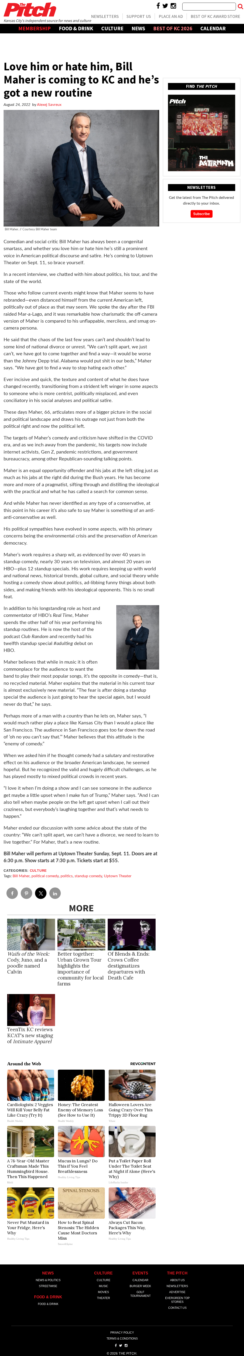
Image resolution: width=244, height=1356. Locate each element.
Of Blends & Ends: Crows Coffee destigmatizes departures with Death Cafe (129, 966)
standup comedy (88, 876)
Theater (103, 1298)
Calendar (213, 28)
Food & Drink (76, 28)
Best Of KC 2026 (172, 28)
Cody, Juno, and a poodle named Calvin (28, 963)
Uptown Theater (118, 876)
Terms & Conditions (122, 1338)
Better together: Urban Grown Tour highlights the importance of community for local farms (80, 969)
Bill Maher (21, 876)
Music (103, 1286)
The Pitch (30, 9)
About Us (177, 1280)
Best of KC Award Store (215, 16)
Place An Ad (171, 16)
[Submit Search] (240, 6)
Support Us (139, 16)
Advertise (122, 37)
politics (67, 876)
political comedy (45, 876)
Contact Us (177, 1308)
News (138, 28)
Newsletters (105, 16)
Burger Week (140, 1286)
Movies (103, 1292)
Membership (34, 28)
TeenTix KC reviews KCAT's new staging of (30, 1035)
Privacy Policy (122, 1332)
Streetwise (48, 1286)
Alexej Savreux (49, 105)
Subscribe (201, 214)
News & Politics (48, 1280)
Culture (112, 28)
